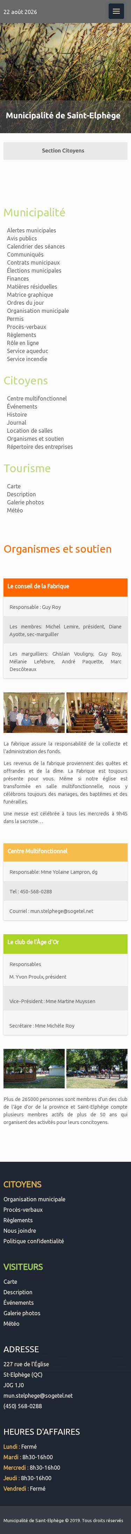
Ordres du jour (25, 303)
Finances (18, 278)
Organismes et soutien (35, 438)
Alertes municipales (31, 230)
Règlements (21, 335)
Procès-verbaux (26, 327)
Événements (22, 406)
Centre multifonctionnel (37, 398)
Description (21, 494)
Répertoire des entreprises (40, 447)
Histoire (17, 414)
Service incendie (27, 359)
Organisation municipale (38, 311)
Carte (14, 486)
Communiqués (25, 254)
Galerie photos (25, 502)
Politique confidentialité (33, 1241)
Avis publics (22, 238)
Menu (116, 11)
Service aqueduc (27, 351)
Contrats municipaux (33, 262)
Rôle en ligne (23, 343)
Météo (15, 510)
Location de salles (30, 430)
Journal (16, 422)
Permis (15, 319)
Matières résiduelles (32, 286)
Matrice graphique (30, 294)
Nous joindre (19, 1230)
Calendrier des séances (36, 246)
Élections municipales (34, 270)
